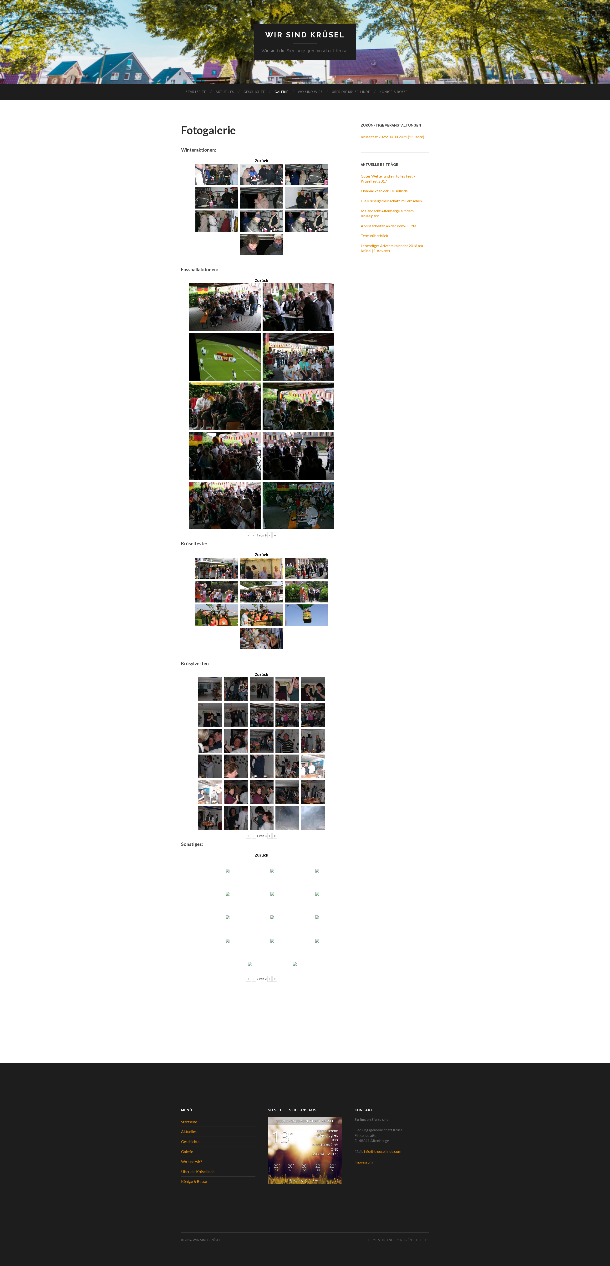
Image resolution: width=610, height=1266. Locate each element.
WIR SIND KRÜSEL (305, 34)
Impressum (364, 1162)
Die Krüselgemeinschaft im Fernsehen (391, 201)
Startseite (196, 92)
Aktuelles (225, 92)
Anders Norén (399, 1240)
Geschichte (254, 92)
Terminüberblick (374, 235)
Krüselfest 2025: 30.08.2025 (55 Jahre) (392, 136)
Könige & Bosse (394, 92)
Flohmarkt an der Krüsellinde (384, 191)
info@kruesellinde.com (382, 1151)
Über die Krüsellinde (351, 92)
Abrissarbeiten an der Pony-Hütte (388, 226)
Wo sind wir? (310, 92)
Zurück (261, 161)
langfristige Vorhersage (305, 1180)
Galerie (281, 92)
